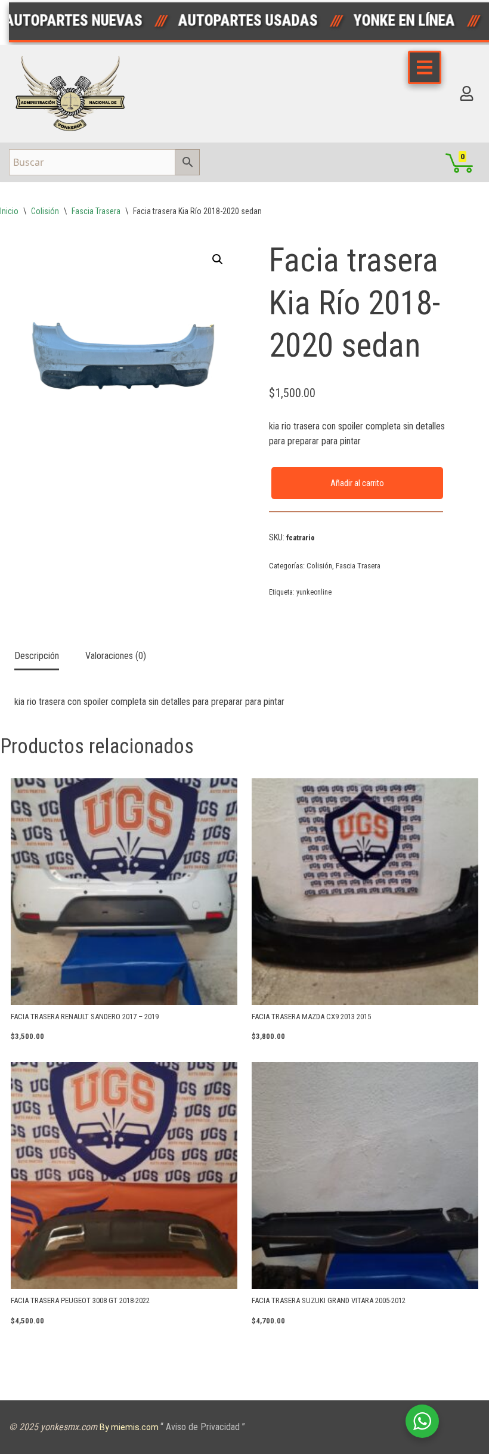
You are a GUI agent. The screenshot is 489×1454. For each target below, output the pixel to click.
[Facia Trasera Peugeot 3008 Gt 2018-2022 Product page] (124, 1175)
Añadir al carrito (357, 483)
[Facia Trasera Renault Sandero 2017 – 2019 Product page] (124, 891)
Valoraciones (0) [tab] (115, 655)
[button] (217, 259)
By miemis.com (130, 1427)
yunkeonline (314, 592)
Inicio (9, 211)
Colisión (45, 211)
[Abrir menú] (424, 67)
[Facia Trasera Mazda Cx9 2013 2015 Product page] (365, 891)
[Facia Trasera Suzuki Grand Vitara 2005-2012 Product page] (365, 1175)
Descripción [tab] (36, 655)
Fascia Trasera (96, 211)
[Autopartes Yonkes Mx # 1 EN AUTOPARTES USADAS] (74, 93)
